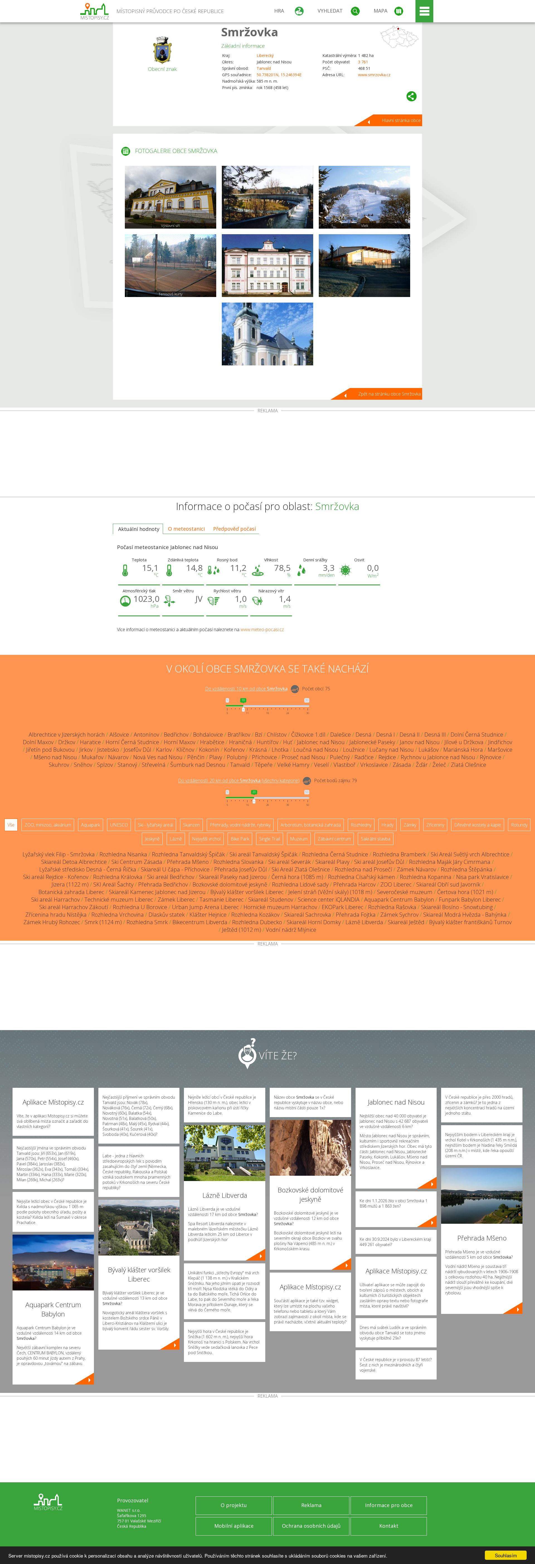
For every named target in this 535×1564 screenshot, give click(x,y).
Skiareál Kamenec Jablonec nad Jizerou (157, 892)
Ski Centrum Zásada (136, 862)
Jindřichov (500, 742)
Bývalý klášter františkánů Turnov (470, 922)
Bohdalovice (208, 734)
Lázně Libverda (364, 922)
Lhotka (280, 749)
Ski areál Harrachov (55, 899)
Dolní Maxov (38, 742)
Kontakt (388, 1525)
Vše (11, 825)
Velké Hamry (293, 764)
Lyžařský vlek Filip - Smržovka (59, 854)
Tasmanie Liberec (222, 899)
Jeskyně (152, 839)
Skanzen (191, 825)
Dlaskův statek (167, 914)
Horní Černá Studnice (132, 742)
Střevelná (154, 764)
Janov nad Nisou (420, 742)
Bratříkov (239, 734)
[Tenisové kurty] (170, 265)
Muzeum (299, 839)
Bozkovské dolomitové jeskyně (230, 884)
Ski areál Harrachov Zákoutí (73, 907)
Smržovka (249, 32)
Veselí (321, 764)
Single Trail (269, 839)
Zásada (402, 764)
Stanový (127, 764)
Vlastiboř (345, 764)
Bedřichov (176, 734)
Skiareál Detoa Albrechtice (74, 862)
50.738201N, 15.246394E (279, 74)
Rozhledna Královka (117, 877)
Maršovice (500, 749)
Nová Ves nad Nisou (158, 757)
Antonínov (146, 734)
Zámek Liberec (176, 899)
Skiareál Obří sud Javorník (448, 884)
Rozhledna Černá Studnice (335, 854)
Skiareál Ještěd (406, 922)
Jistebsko (108, 749)
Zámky (409, 825)
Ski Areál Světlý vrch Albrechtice (470, 854)
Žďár (422, 764)
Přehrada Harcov (354, 884)
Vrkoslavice (374, 764)
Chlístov (276, 734)
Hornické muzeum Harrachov (280, 907)
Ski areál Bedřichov (170, 877)
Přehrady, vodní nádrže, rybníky (240, 825)
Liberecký (265, 55)
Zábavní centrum (334, 839)
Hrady (387, 825)
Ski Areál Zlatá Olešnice (301, 869)
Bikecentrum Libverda (199, 922)
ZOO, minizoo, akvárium (48, 825)
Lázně (176, 839)
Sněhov (83, 764)
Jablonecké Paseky (372, 742)
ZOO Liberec (396, 884)
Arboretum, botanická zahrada (311, 825)
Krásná (258, 749)
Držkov (66, 742)
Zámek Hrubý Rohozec (51, 922)
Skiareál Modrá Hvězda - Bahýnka (465, 914)
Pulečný (340, 757)
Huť (287, 742)
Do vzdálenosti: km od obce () (239, 781)
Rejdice (387, 757)
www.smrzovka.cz (374, 74)
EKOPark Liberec (342, 907)
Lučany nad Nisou (391, 749)
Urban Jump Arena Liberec (205, 907)
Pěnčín (196, 757)
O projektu (234, 1505)
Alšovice (119, 734)
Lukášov (429, 749)
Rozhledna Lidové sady (300, 884)
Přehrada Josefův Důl (240, 869)
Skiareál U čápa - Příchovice (175, 869)
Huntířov (267, 742)
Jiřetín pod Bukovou (50, 749)
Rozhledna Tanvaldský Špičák (188, 854)
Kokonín (209, 749)
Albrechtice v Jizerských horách (67, 734)
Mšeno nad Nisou (55, 757)
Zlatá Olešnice (468, 764)
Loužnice (354, 749)
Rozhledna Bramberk (399, 854)
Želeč (439, 764)
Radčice (364, 757)
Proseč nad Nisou (303, 757)
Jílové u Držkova (463, 742)
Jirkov (86, 749)
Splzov (105, 764)
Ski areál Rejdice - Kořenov (55, 877)
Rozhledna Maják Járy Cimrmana (449, 862)
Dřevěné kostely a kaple (477, 825)
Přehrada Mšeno (188, 862)
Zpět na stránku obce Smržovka (389, 394)
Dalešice (340, 734)
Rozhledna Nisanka (123, 854)
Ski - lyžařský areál (155, 825)
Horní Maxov (179, 742)
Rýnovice (490, 757)
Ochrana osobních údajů (311, 1525)
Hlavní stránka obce (401, 120)
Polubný (237, 757)
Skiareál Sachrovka (307, 914)
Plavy (215, 757)
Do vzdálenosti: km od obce (246, 689)
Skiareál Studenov (270, 899)
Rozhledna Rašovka (392, 907)
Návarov (118, 757)
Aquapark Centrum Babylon (399, 899)
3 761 (363, 61)
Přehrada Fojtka (356, 914)
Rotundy (519, 825)
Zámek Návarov (416, 869)
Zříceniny (435, 825)
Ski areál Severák (289, 862)
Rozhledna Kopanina (425, 877)
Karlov (164, 749)
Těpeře (264, 764)
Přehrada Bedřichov (163, 884)
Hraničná (240, 742)
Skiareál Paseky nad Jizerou (233, 877)
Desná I (385, 734)
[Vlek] (364, 197)
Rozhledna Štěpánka (466, 869)
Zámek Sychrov (399, 914)
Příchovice (264, 757)
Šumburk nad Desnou (197, 764)
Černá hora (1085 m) (297, 877)
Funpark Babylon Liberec (470, 899)
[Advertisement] (267, 455)
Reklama (311, 1505)
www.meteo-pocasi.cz (262, 629)
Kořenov (234, 749)
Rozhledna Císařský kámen (361, 877)
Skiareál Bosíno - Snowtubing (457, 907)
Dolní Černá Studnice (477, 734)
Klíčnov (185, 749)
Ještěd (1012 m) (241, 929)
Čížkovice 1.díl (308, 734)
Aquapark (90, 825)
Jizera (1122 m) (70, 884)
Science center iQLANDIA (328, 899)
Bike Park (240, 839)
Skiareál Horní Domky (314, 922)
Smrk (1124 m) (103, 922)
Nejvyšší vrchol (206, 839)
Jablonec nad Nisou (321, 742)
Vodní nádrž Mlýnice (291, 929)
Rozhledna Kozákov (255, 914)
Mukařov (92, 757)
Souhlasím (506, 1555)
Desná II (410, 734)
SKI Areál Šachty (113, 884)
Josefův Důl (137, 749)
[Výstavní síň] (170, 197)
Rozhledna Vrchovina (117, 914)
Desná (363, 734)
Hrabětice (212, 742)
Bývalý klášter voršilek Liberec (247, 892)
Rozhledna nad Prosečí (363, 869)
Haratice (90, 742)
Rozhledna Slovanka (238, 862)
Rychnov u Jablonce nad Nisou (438, 757)
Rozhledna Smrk (147, 922)
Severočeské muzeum (404, 892)
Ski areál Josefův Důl (379, 862)
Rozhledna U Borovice (140, 907)
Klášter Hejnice (208, 914)
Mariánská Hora (463, 749)
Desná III (435, 734)
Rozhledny (361, 825)
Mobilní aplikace (234, 1525)
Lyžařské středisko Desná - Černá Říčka (87, 869)
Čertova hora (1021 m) (465, 892)
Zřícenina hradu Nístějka (56, 914)
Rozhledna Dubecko (257, 922)
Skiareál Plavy (332, 862)
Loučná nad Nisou (315, 749)
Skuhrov (59, 764)
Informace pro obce (389, 1505)
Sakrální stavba (375, 839)
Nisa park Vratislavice (482, 877)
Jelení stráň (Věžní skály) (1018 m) (330, 892)
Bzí (258, 734)
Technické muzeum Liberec (118, 899)
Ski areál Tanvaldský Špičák (263, 854)
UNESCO (119, 825)
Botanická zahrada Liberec (71, 892)
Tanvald (264, 68)
